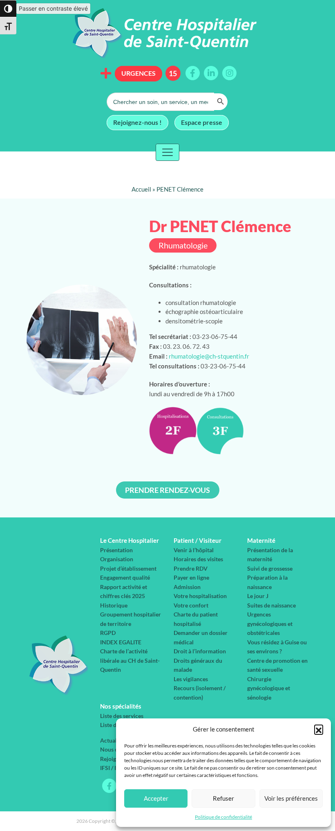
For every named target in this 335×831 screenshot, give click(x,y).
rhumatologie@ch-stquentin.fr (209, 356)
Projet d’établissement (128, 568)
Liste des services (121, 715)
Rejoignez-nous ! (137, 122)
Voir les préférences (291, 798)
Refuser (223, 798)
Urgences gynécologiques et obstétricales (270, 623)
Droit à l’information (200, 651)
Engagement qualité (125, 577)
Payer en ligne (191, 577)
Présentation (116, 549)
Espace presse (201, 122)
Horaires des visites (198, 559)
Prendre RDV (191, 568)
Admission (187, 586)
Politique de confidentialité (223, 817)
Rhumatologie (183, 245)
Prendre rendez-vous (167, 490)
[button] (319, 729)
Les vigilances (191, 678)
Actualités (113, 740)
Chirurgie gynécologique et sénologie (268, 688)
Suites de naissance (271, 605)
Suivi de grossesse (270, 568)
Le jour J (257, 595)
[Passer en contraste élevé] (8, 8)
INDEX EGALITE (120, 642)
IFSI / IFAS (113, 767)
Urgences (138, 73)
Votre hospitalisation (200, 595)
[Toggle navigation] (167, 152)
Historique (113, 605)
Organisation (116, 559)
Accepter (156, 798)
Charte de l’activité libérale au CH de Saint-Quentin (130, 660)
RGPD (108, 632)
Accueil (141, 189)
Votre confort (191, 605)
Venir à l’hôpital (194, 549)
